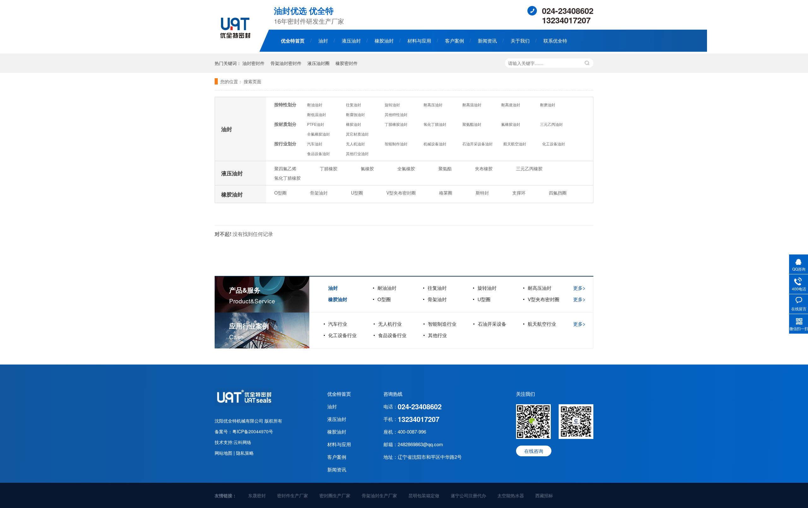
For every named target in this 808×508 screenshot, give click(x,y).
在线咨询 (533, 450)
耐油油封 (314, 104)
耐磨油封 (547, 104)
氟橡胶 (367, 168)
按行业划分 (285, 143)
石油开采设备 (492, 323)
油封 (323, 40)
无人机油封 (355, 143)
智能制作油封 (396, 143)
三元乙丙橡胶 (529, 168)
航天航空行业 (542, 323)
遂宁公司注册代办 (468, 495)
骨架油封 (319, 193)
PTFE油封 (315, 124)
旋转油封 (392, 104)
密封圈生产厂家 (334, 495)
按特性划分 (285, 104)
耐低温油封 (316, 114)
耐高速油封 (510, 104)
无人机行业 (390, 323)
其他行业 (437, 335)
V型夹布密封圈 (401, 193)
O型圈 (280, 193)
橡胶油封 (384, 40)
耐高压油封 (433, 104)
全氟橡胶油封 (318, 134)
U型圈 (357, 193)
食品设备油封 (318, 153)
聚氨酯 (445, 168)
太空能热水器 (510, 495)
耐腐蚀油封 (355, 114)
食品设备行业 (392, 335)
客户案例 (454, 40)
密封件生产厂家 (292, 495)
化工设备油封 (553, 143)
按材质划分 (285, 124)
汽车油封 (314, 143)
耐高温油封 (471, 104)
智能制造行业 (442, 323)
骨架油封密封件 (285, 63)
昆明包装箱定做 (423, 495)
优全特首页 (293, 40)
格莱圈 (445, 193)
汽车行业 (337, 323)
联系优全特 (555, 40)
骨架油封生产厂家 (379, 495)
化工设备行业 (342, 335)
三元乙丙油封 (551, 124)
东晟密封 (257, 495)
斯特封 (482, 193)
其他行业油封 (357, 153)
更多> (579, 287)
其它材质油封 (357, 134)
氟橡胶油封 (510, 124)
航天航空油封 (514, 143)
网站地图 (224, 453)
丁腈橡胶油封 (396, 124)
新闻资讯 (487, 40)
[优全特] (244, 404)
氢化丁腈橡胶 (287, 178)
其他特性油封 (396, 114)
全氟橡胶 (406, 168)
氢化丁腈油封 (435, 124)
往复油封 (353, 104)
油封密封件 (253, 63)
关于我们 (520, 40)
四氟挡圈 (558, 193)
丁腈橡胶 (328, 168)
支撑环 (519, 193)
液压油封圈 (318, 63)
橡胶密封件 (347, 63)
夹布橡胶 (484, 168)
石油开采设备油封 (477, 143)
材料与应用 (419, 40)
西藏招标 (544, 495)
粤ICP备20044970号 (252, 431)
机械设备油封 (435, 143)
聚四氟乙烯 (285, 168)
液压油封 (351, 40)
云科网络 (242, 442)
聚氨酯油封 (471, 124)
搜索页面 (252, 81)
